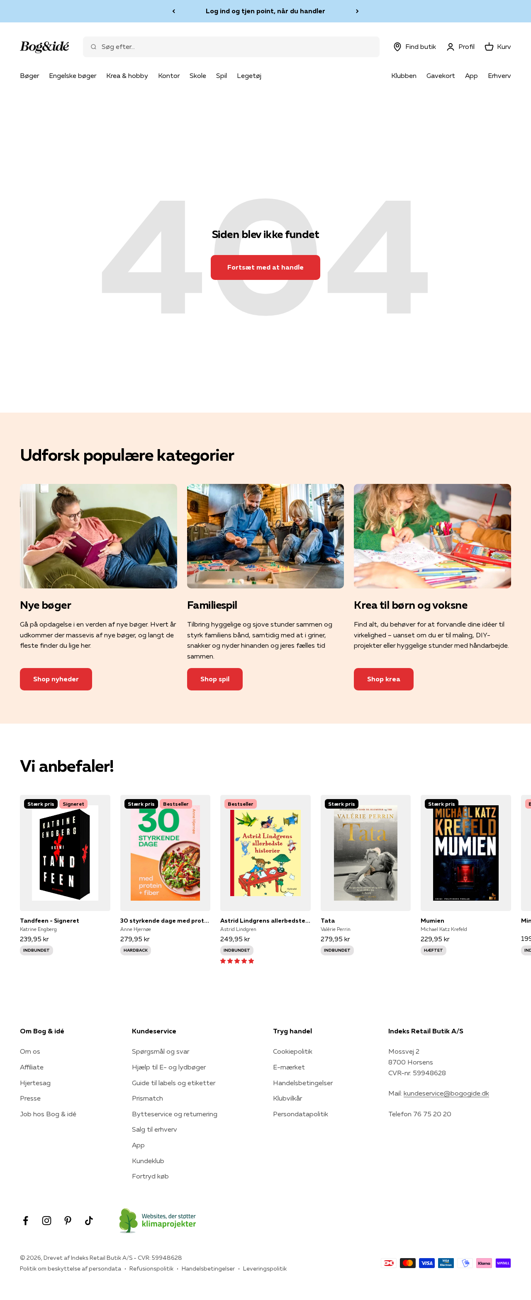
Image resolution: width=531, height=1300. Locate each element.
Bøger (29, 75)
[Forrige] (173, 11)
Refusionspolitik (151, 1268)
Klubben (404, 75)
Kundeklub (148, 1161)
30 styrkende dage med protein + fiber (165, 920)
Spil (221, 75)
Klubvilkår (287, 1098)
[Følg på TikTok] (89, 1220)
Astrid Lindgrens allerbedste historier (265, 920)
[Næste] (357, 11)
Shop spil (214, 679)
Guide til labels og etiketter (173, 1083)
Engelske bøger (72, 75)
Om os (30, 1051)
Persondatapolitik (300, 1114)
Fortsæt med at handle (265, 267)
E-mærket (289, 1067)
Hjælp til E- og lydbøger (169, 1067)
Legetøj (249, 75)
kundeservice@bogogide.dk (446, 1093)
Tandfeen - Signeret (49, 920)
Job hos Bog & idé (48, 1114)
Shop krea (383, 679)
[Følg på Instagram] (46, 1220)
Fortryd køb (150, 1176)
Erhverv (499, 75)
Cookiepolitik (292, 1051)
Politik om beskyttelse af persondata (70, 1268)
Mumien (432, 920)
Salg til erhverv (154, 1129)
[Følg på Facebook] (25, 1220)
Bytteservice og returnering (174, 1114)
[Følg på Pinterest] (67, 1220)
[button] (237, 960)
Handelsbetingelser (303, 1083)
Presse (30, 1098)
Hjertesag (35, 1083)
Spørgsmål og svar (160, 1051)
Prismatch (147, 1098)
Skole (198, 75)
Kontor (169, 75)
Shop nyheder (56, 679)
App (471, 75)
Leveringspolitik (265, 1268)
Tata (328, 920)
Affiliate (32, 1067)
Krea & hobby (127, 75)
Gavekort (440, 75)
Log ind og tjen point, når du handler (265, 11)
